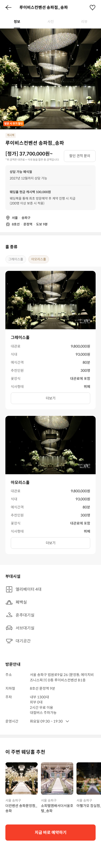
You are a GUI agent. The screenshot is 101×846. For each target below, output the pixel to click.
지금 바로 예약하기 (51, 832)
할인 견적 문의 (79, 156)
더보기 (50, 398)
